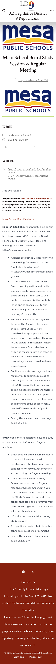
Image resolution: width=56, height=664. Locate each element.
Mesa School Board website (37, 198)
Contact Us (28, 582)
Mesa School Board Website (18, 219)
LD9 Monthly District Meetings (28, 589)
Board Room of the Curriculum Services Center (29, 171)
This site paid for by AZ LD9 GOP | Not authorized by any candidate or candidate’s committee (28, 603)
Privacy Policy (35, 656)
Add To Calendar (20, 146)
